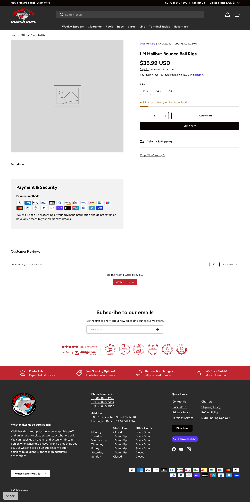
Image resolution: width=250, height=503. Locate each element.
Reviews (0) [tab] (18, 264)
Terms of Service (182, 417)
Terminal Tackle (159, 26)
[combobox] (130, 14)
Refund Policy (210, 412)
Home (14, 35)
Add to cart (205, 115)
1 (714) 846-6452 (102, 402)
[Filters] (214, 264)
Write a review (125, 282)
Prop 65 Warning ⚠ (152, 155)
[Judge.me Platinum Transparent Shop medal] (124, 349)
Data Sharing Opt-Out (215, 417)
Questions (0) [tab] (35, 264)
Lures (132, 26)
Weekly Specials (73, 26)
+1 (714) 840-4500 (176, 2)
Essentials (181, 26)
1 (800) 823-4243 (102, 398)
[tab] (18, 164)
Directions (182, 428)
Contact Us (198, 2)
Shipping (144, 69)
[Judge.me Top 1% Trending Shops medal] (167, 349)
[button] (237, 14)
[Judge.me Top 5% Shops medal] (181, 349)
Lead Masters (147, 43)
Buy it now (190, 125)
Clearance (95, 26)
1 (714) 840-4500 (102, 406)
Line (142, 26)
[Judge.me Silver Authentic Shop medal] (153, 349)
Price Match (179, 407)
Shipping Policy (211, 407)
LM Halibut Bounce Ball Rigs (33, 35)
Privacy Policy (181, 412)
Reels (109, 26)
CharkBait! (23, 490)
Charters (206, 401)
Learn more (43, 2)
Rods (120, 26)
